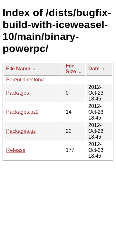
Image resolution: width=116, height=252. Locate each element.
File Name (18, 68)
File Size (71, 68)
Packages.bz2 (22, 112)
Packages (17, 93)
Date (94, 68)
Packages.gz (21, 131)
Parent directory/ (25, 79)
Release (15, 150)
